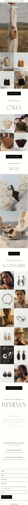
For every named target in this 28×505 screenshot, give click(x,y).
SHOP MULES (14, 253)
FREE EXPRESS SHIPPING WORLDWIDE (9, 3)
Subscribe (6, 497)
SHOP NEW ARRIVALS (14, 156)
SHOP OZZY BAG (14, 93)
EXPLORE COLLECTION (14, 388)
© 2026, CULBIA (14, 504)
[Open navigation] (2, 7)
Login (25, 3)
